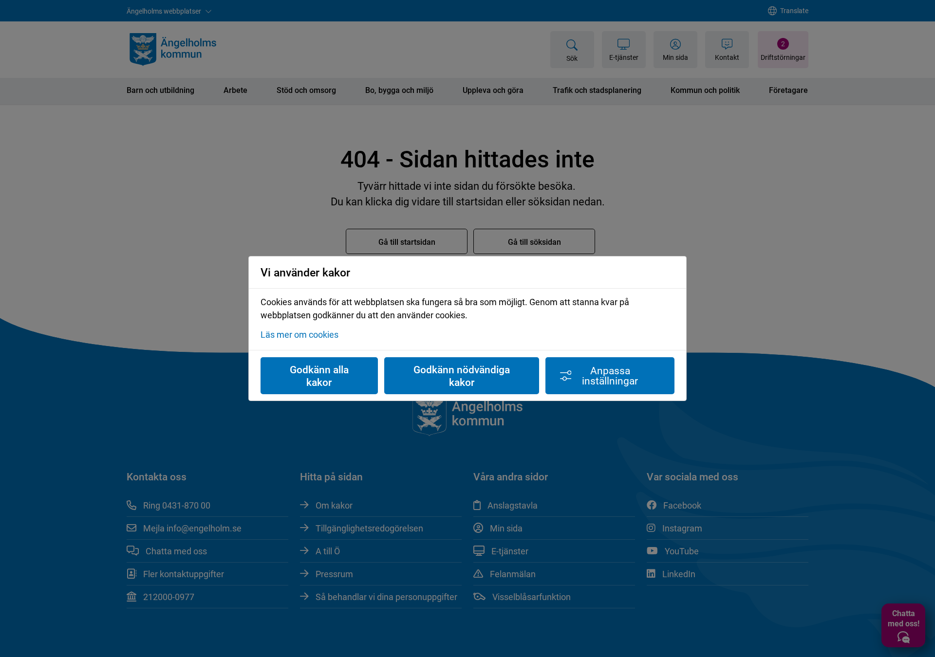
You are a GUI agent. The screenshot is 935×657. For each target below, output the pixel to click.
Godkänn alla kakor (319, 376)
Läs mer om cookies (299, 334)
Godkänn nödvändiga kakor (461, 376)
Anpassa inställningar (610, 375)
